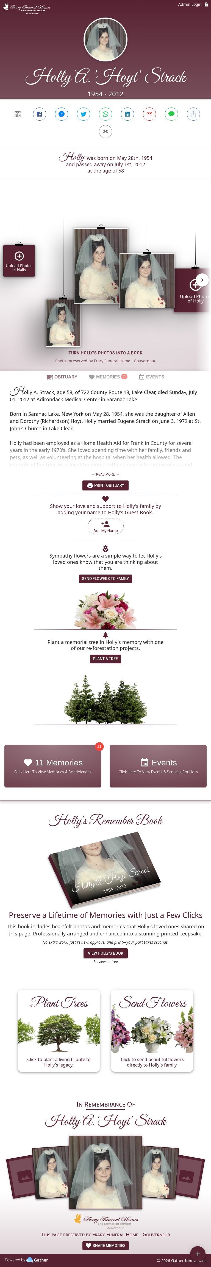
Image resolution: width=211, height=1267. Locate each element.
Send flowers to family (105, 578)
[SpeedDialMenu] (198, 1254)
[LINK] (105, 131)
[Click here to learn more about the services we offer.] (105, 1222)
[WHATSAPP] (105, 114)
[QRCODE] (17, 114)
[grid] (105, 283)
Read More (105, 474)
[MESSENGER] (61, 114)
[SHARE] (193, 114)
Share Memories (109, 1245)
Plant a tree (105, 659)
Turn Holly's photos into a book (106, 353)
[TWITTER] (83, 114)
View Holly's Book (105, 953)
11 (99, 746)
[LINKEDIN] (127, 114)
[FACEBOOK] (39, 114)
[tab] (62, 376)
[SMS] (171, 114)
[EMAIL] (149, 114)
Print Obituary (108, 485)
